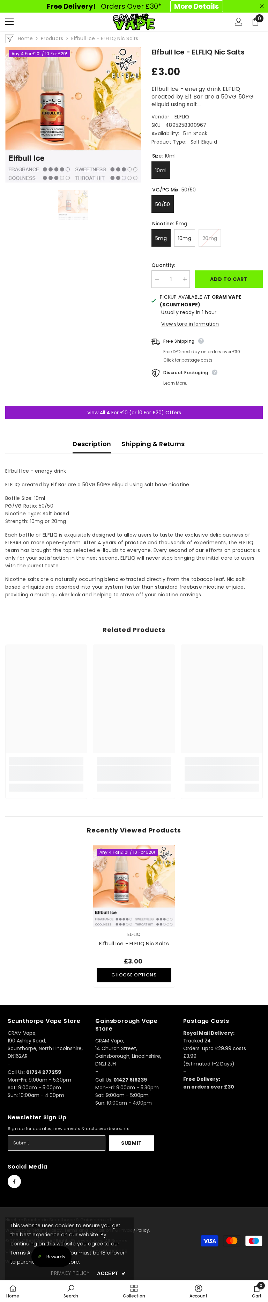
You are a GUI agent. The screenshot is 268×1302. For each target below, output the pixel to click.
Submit (131, 1143)
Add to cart (229, 279)
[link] (46, 773)
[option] (73, 115)
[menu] (9, 21)
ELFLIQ (181, 116)
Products (52, 38)
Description (92, 443)
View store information (190, 323)
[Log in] (239, 22)
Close (262, 6)
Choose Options (133, 975)
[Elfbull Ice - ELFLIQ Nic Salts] (134, 886)
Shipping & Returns (153, 443)
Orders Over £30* (133, 6)
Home (25, 38)
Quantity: (163, 265)
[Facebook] (14, 1181)
